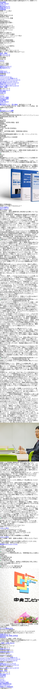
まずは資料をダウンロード (4, 208)
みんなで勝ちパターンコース (9, 85)
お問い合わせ (4, 3)
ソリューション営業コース (8, 78)
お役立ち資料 (4, 99)
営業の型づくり (5, 8)
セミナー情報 (4, 97)
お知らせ (3, 93)
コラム (2, 60)
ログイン (3, 5)
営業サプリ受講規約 (6, 687)
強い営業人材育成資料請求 (9, 636)
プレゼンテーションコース (8, 81)
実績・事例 (3, 53)
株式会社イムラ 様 (6, 111)
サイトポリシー (5, 685)
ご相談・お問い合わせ (7, 643)
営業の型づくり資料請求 (5, 634)
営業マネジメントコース (8, 84)
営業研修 (3, 9)
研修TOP (3, 75)
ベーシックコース (6, 77)
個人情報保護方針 (6, 684)
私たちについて (5, 54)
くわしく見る (4, 528)
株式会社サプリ (5, 6)
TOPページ (3, 71)
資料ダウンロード (6, 66)
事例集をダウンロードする (8, 544)
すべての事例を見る (6, 628)
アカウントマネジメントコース (10, 80)
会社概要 (3, 2)
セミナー (3, 681)
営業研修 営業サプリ (6, 652)
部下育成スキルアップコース (9, 82)
